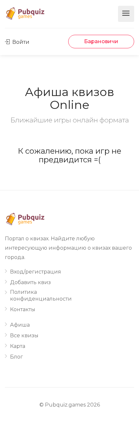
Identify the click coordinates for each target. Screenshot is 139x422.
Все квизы (24, 335)
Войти (20, 42)
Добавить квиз (30, 282)
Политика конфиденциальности (41, 295)
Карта (17, 346)
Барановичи (101, 41)
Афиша (20, 325)
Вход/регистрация (35, 272)
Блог (16, 357)
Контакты (22, 309)
